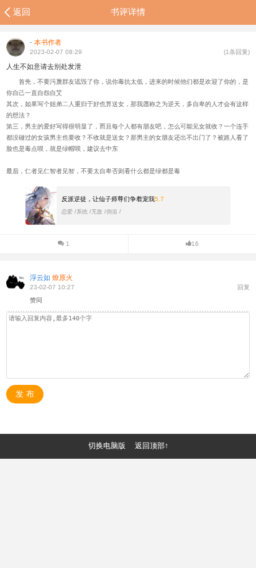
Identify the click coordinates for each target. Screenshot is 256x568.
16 (195, 243)
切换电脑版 (107, 445)
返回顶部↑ (151, 445)
